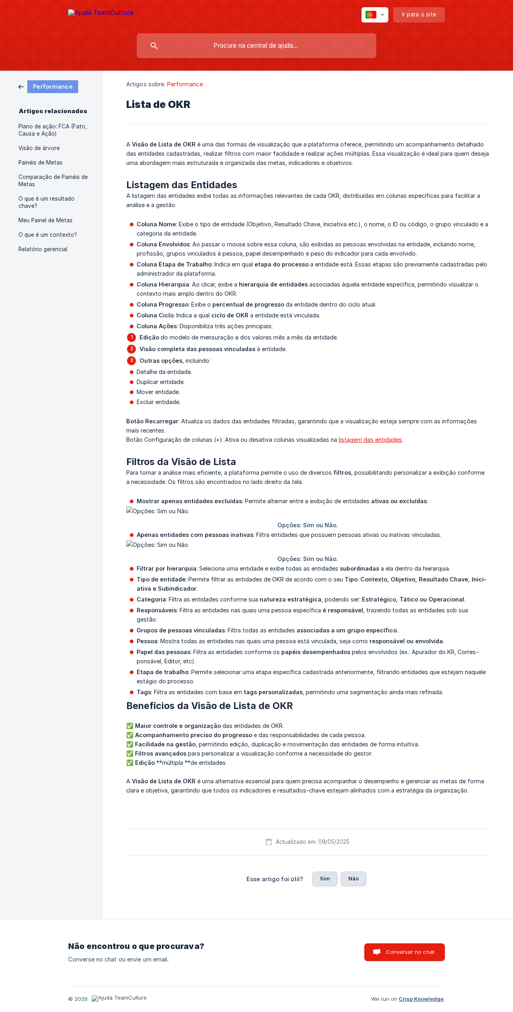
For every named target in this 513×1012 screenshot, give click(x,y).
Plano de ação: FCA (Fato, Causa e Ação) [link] (52, 130)
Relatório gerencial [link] (42, 249)
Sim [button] (325, 878)
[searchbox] (256, 45)
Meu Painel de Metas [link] (45, 220)
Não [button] (353, 878)
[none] (100, 13)
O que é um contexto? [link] (47, 235)
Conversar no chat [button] (410, 952)
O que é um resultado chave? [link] (46, 202)
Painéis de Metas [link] (40, 162)
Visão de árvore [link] (39, 148)
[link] (48, 86)
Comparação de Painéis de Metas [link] (53, 180)
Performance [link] (185, 84)
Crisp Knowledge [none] (421, 999)
